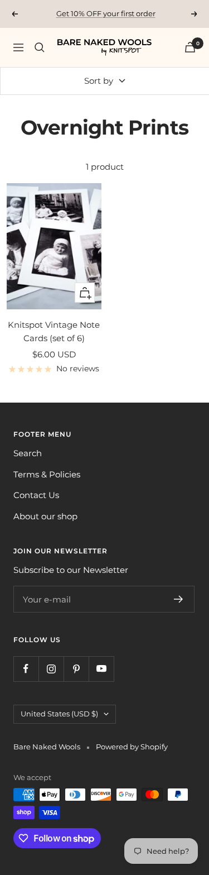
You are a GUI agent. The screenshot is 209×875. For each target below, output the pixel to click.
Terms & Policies (46, 474)
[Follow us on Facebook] (25, 668)
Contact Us (36, 495)
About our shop (45, 516)
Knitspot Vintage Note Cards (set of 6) (54, 331)
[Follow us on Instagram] (51, 668)
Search (27, 453)
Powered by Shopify (132, 746)
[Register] (178, 599)
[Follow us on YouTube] (101, 668)
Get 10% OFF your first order (105, 13)
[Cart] (190, 47)
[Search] (40, 47)
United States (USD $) (59, 713)
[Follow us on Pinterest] (76, 668)
